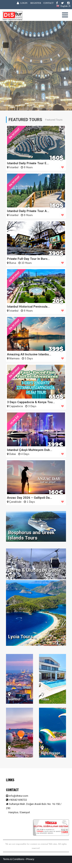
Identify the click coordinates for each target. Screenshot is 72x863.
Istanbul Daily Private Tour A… (28, 211)
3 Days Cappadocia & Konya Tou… (31, 402)
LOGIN (23, 3)
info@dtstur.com (18, 795)
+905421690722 (17, 799)
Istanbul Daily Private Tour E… (28, 163)
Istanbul (14, 699)
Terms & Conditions (13, 859)
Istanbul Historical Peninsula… (28, 306)
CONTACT (48, 3)
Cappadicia (16, 753)
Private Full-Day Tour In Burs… (28, 259)
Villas (45, 699)
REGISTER (35, 3)
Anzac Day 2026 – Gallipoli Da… (29, 497)
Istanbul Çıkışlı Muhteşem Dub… (29, 450)
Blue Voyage (50, 753)
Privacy (30, 859)
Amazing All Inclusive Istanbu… (29, 354)
